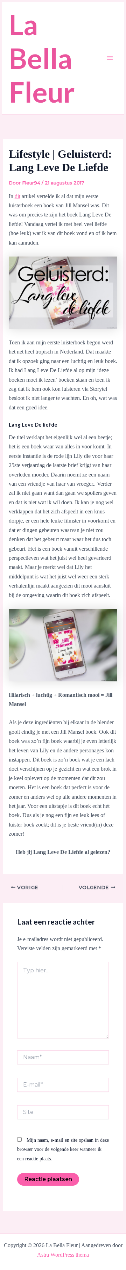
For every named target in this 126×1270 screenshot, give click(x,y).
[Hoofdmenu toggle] (110, 58)
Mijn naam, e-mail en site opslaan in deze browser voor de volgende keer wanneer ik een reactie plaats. (63, 1149)
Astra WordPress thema (63, 1255)
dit (17, 196)
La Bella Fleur (42, 58)
